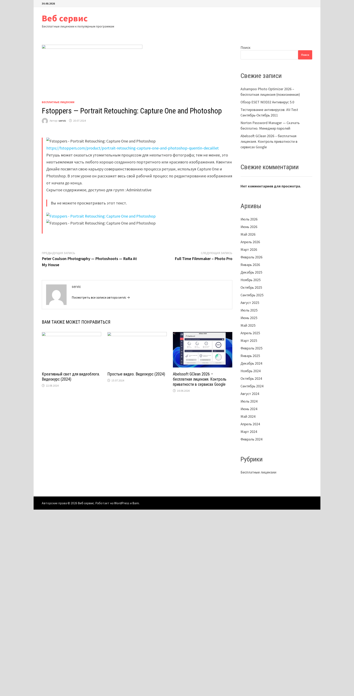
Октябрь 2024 (251, 378)
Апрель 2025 (250, 333)
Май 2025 (248, 325)
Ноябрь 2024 (251, 371)
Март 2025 (249, 340)
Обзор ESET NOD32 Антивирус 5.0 (267, 102)
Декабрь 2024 (251, 363)
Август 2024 (250, 393)
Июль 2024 (249, 401)
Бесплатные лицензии (58, 102)
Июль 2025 (249, 310)
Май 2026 (248, 234)
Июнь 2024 (249, 408)
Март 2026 (249, 249)
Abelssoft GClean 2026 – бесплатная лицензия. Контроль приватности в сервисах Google (199, 379)
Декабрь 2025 (251, 272)
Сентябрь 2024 (252, 386)
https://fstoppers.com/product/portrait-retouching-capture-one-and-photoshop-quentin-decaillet (132, 148)
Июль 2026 (249, 219)
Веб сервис (65, 18)
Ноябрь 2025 (251, 279)
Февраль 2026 (251, 257)
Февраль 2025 (251, 348)
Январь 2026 (250, 264)
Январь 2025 (250, 355)
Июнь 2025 (249, 317)
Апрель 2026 (250, 242)
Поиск (246, 47)
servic (62, 120)
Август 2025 (250, 302)
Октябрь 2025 (251, 287)
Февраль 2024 (251, 439)
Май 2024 (248, 416)
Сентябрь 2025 (252, 295)
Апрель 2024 (250, 424)
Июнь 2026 (249, 226)
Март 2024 (249, 431)
